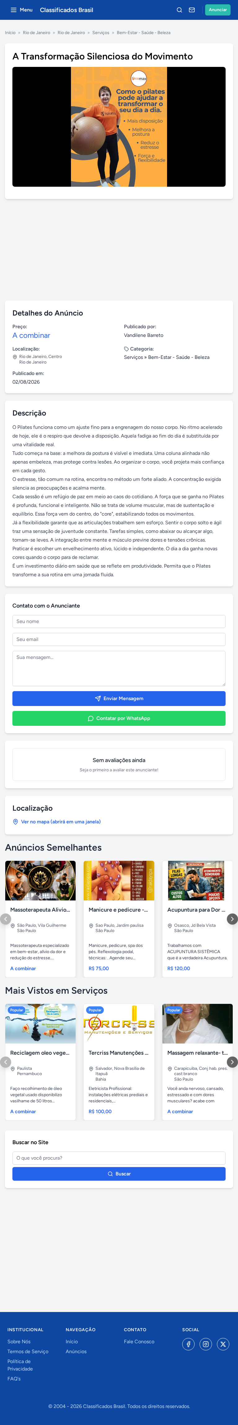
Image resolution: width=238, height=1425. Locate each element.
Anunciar (218, 9)
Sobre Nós (18, 1341)
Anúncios (76, 1351)
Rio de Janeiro (36, 32)
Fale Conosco (139, 1341)
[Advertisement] (119, 250)
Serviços (100, 32)
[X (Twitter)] (223, 1344)
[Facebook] (188, 1344)
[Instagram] (206, 1344)
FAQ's (13, 1379)
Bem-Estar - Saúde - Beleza (143, 32)
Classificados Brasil (66, 10)
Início (10, 32)
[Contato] (191, 9)
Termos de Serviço (27, 1351)
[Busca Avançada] (179, 9)
